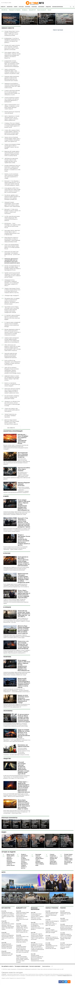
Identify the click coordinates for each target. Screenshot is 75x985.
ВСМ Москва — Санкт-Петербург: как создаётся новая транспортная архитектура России (12, 225)
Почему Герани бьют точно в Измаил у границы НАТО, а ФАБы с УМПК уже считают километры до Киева (11, 33)
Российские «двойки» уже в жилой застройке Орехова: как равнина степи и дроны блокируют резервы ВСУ (12, 197)
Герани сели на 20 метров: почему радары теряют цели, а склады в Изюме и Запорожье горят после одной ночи (12, 139)
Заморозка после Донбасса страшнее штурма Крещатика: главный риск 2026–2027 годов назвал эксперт (12, 85)
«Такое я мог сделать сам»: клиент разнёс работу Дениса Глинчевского (12, 410)
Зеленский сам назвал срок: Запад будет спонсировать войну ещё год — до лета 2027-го (12, 254)
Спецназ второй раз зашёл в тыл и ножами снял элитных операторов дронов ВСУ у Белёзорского (11, 99)
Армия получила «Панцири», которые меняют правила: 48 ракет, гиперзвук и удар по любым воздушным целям (24, 578)
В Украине (27, 6)
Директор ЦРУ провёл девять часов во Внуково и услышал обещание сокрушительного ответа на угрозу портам (11, 153)
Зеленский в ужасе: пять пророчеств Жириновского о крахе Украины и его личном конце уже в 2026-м (22, 939)
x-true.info (4, 974)
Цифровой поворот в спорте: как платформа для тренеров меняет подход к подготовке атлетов (11, 378)
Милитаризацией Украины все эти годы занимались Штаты (7, 954)
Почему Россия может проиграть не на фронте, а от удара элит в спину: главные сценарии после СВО (8, 915)
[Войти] (73, 6)
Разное (49, 9)
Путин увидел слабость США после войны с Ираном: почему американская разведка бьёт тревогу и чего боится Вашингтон (12, 55)
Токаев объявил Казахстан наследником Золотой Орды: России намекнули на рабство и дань (8, 936)
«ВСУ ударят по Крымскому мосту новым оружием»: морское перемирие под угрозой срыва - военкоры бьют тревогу (8, 926)
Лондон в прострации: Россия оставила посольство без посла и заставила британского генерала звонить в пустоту (12, 290)
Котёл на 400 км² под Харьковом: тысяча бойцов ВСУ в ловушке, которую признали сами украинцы (12, 362)
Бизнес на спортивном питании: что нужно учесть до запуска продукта (12, 384)
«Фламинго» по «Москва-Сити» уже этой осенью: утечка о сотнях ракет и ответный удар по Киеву (12, 403)
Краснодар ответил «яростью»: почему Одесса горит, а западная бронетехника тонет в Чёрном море (12, 232)
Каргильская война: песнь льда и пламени (24, 469)
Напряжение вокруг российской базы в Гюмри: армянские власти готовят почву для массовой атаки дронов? (22, 949)
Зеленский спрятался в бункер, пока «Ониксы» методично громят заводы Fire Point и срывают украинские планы (12, 391)
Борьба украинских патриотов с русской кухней (12, 112)
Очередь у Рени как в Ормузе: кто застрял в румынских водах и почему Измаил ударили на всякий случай (12, 125)
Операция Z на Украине (15, 9)
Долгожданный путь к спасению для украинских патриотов (23, 455)
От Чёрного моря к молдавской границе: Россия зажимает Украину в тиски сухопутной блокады (12, 324)
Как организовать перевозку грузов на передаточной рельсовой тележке (11, 397)
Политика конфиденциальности (64, 975)
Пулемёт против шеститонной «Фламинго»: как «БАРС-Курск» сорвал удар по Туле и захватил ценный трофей (12, 275)
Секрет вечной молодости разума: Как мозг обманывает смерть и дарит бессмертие (52, 923)
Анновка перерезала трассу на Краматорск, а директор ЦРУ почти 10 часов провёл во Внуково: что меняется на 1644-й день (12, 168)
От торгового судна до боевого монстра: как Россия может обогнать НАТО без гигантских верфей (12, 317)
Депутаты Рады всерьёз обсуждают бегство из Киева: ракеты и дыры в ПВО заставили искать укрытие (11, 422)
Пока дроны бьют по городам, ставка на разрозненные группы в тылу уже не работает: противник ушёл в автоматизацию (12, 301)
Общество (48, 6)
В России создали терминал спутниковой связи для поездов (51, 931)
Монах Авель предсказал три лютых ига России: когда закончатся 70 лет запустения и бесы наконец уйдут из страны (24, 804)
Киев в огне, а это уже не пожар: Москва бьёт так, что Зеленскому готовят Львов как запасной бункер (23, 644)
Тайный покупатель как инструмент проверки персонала (10, 415)
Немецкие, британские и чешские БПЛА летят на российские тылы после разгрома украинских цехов (12, 261)
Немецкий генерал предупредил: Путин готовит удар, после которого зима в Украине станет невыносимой (12, 204)
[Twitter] (66, 981)
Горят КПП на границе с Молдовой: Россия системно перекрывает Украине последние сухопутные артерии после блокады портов (12, 370)
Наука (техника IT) (41, 9)
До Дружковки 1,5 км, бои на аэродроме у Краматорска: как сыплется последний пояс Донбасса (12, 40)
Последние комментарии (21, 966)
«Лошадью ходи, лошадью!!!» (11, 295)
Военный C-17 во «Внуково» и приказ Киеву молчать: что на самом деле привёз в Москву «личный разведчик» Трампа (12, 183)
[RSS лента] (69, 981)
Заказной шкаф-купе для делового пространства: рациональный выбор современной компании (10, 355)
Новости (3, 6)
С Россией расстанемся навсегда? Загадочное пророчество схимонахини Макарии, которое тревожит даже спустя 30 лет (23, 768)
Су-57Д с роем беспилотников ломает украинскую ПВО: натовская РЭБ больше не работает (12, 218)
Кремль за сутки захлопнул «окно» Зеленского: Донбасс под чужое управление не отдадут (11, 176)
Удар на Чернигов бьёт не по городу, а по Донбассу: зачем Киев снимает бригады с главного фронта (11, 106)
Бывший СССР (32, 9)
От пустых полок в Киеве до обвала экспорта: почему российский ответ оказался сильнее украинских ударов (24, 718)
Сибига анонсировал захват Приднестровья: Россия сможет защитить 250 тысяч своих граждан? (22, 959)
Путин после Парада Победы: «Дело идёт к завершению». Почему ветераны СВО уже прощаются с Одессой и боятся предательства (22, 928)
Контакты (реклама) (34, 966)
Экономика (41, 6)
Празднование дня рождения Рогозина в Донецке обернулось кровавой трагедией (7, 946)
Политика (34, 6)
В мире (15, 6)
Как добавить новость (8, 966)
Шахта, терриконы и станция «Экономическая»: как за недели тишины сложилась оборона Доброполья (11, 118)
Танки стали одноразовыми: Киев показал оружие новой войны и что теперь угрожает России (12, 246)
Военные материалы (57, 6)
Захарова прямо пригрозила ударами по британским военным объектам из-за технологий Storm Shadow (11, 78)
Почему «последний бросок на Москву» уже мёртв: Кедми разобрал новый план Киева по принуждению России (12, 268)
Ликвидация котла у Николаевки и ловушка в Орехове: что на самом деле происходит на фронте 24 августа (11, 282)
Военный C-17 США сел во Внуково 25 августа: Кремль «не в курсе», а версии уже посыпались (12, 211)
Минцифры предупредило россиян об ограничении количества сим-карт (51, 946)
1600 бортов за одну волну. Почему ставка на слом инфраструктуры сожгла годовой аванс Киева (11, 160)
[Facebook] (60, 981)
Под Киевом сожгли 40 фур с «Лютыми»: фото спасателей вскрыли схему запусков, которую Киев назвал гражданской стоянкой (11, 309)
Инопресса (24, 9)
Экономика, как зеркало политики (23, 745)
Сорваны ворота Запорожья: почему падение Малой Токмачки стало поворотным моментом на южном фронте (11, 340)
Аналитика (9, 6)
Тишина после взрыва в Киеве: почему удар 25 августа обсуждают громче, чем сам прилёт (12, 146)
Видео (4, 832)
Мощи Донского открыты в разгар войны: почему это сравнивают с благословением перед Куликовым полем (12, 239)
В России (21, 6)
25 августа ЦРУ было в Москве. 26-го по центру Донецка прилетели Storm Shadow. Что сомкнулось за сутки (12, 92)
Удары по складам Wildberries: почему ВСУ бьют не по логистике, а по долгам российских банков (24, 733)
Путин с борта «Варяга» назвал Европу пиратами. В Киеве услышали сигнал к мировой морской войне (24, 594)
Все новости (11, 427)
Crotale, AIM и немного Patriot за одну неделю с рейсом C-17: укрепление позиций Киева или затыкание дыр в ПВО (12, 132)
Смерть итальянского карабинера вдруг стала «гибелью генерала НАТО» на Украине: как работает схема (11, 71)
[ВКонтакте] (63, 981)
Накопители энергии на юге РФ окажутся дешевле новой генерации (52, 938)
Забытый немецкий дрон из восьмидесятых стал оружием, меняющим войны (52, 914)
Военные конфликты (9, 818)
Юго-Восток (4, 9)
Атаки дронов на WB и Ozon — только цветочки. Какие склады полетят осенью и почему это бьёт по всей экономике (12, 190)
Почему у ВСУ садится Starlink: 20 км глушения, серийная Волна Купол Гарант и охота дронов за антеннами (12, 47)
